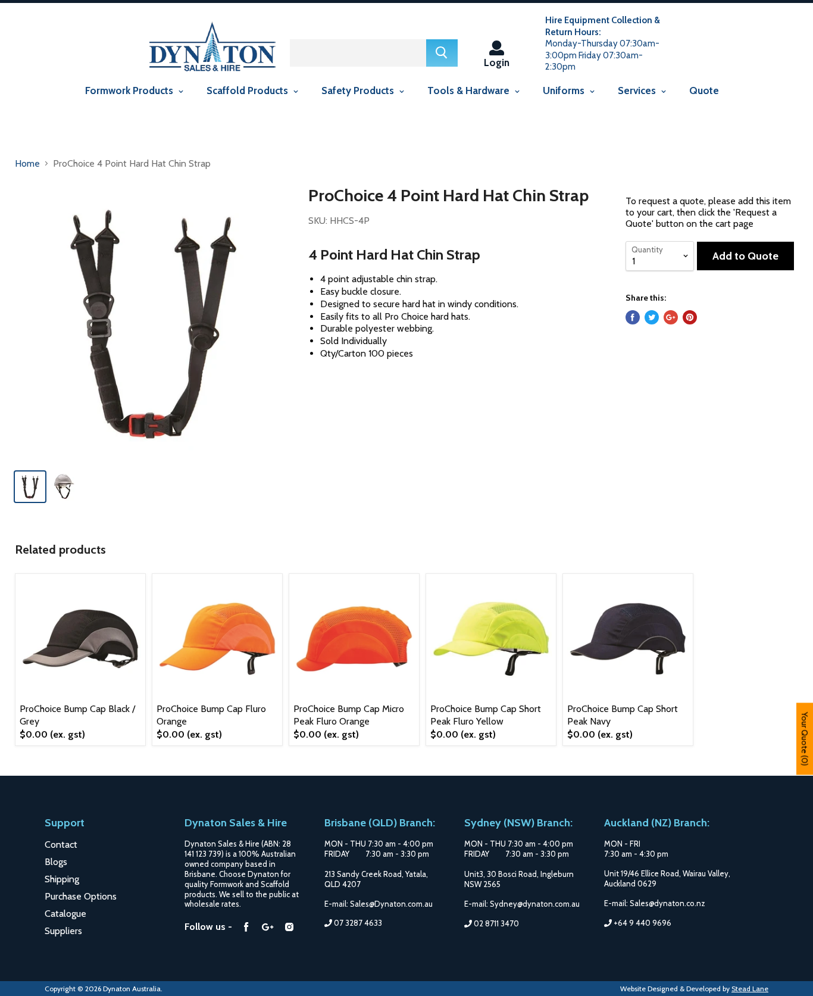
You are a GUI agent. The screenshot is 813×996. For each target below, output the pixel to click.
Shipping (62, 879)
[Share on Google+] (671, 317)
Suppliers (63, 930)
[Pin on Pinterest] (690, 317)
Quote (704, 90)
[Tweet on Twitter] (652, 317)
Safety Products (358, 90)
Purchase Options (81, 896)
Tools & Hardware (469, 90)
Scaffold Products (248, 90)
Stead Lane (749, 988)
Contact (61, 844)
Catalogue (65, 913)
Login (496, 62)
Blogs (56, 861)
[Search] (442, 53)
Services (638, 90)
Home (27, 163)
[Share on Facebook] (633, 317)
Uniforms (565, 90)
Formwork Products (130, 90)
